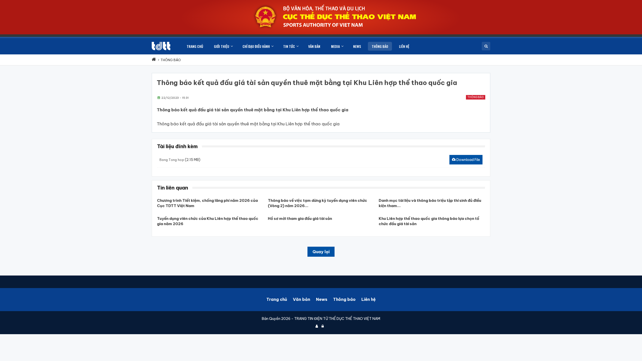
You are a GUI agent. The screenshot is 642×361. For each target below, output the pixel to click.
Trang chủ (276, 299)
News (321, 299)
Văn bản (301, 299)
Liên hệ (368, 299)
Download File (468, 159)
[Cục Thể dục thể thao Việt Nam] (161, 46)
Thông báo (475, 97)
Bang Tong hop (171, 160)
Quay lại (321, 251)
